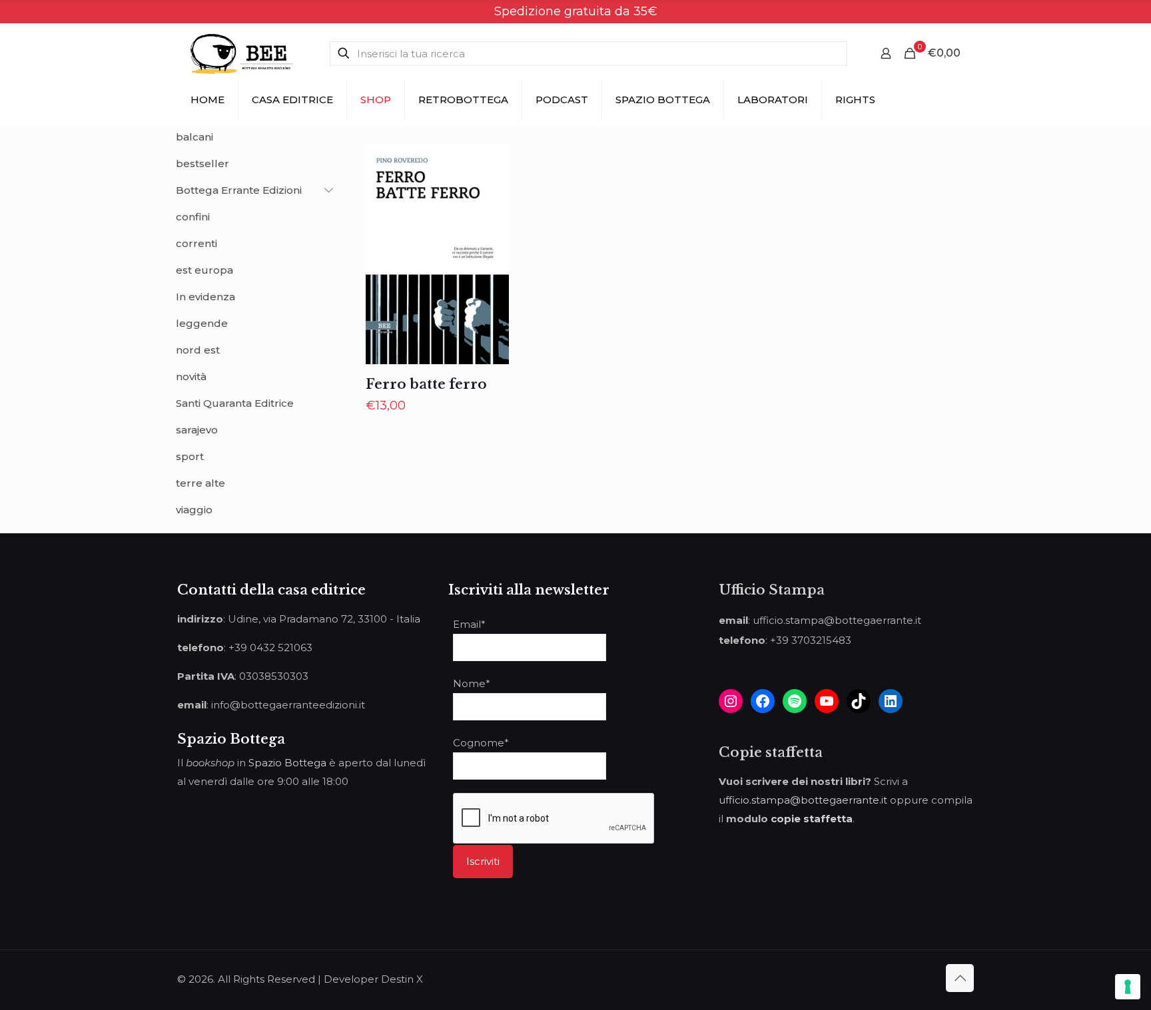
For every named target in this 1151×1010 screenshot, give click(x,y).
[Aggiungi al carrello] (490, 162)
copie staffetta (812, 818)
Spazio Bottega (287, 762)
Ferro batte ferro (426, 384)
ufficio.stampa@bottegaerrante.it (803, 800)
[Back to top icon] (960, 978)
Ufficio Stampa (772, 590)
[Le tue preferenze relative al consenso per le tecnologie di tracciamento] (1127, 986)
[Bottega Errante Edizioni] (242, 53)
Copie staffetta (771, 752)
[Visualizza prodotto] (490, 191)
